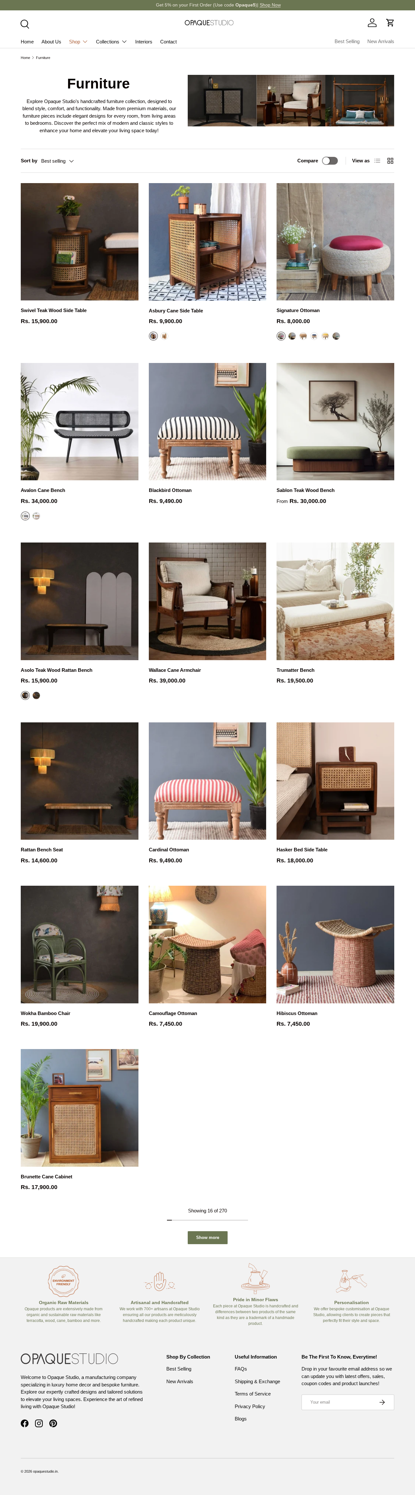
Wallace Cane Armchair (175, 670)
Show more (207, 1237)
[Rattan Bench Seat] (79, 781)
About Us (51, 41)
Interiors (143, 41)
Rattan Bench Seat (42, 849)
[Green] (336, 336)
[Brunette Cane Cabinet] (79, 1108)
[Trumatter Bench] (335, 601)
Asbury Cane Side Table (176, 310)
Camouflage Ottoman (173, 1013)
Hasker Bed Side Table (302, 849)
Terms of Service (253, 1393)
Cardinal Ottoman (169, 849)
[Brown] (292, 336)
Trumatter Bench (295, 670)
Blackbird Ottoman (170, 490)
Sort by (29, 160)
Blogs (241, 1418)
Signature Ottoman (298, 310)
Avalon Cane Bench (43, 490)
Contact (168, 41)
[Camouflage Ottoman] (208, 944)
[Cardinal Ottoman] (208, 781)
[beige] (303, 336)
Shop (74, 41)
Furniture (43, 58)
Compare (307, 160)
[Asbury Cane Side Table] (208, 242)
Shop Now (259, 5)
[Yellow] (325, 336)
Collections (107, 41)
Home (27, 41)
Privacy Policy (250, 1406)
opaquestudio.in (45, 1471)
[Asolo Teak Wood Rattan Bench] (79, 601)
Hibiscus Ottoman (297, 1013)
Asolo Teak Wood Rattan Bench (56, 670)
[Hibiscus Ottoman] (335, 944)
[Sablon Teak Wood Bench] (335, 422)
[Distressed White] (164, 336)
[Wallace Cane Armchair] (208, 601)
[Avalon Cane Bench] (79, 422)
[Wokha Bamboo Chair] (79, 944)
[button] (390, 23)
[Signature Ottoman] (335, 242)
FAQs (241, 1369)
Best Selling (347, 41)
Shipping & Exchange (257, 1381)
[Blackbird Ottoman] (208, 422)
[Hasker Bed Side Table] (335, 781)
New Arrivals (380, 41)
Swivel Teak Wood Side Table (54, 310)
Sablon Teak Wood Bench (306, 490)
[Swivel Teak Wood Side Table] (79, 242)
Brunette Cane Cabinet (46, 1176)
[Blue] (314, 336)
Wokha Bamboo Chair (45, 1013)
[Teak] (36, 516)
